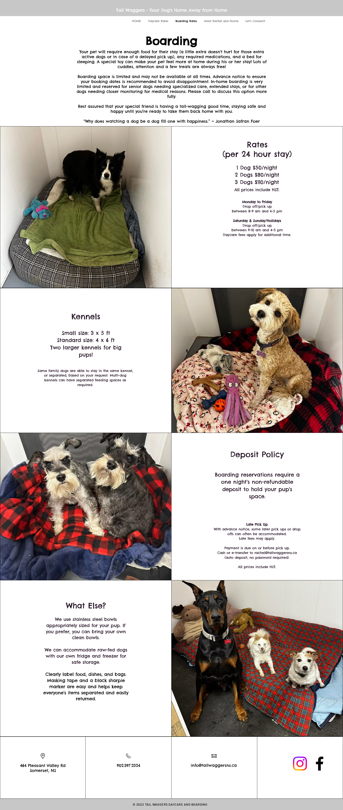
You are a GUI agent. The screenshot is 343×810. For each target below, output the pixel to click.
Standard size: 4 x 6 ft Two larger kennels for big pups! (85, 347)
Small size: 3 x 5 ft (86, 333)
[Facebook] (319, 763)
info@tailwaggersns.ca (214, 765)
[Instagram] (300, 763)
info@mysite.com (98, 722)
